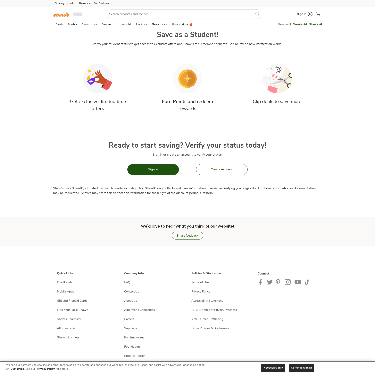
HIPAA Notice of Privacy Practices (214, 310)
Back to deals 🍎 (182, 24)
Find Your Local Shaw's (72, 310)
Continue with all (301, 367)
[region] (187, 368)
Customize (17, 368)
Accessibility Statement (207, 301)
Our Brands (64, 282)
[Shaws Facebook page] (261, 282)
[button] (86, 14)
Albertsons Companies (139, 310)
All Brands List (66, 328)
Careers (129, 319)
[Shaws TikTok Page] (307, 282)
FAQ (127, 282)
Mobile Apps (65, 291)
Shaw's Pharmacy (69, 319)
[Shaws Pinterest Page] (279, 282)
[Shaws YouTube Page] (297, 282)
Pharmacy (85, 3)
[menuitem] (59, 24)
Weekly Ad (300, 24)
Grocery (59, 3)
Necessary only (273, 367)
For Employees (134, 337)
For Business (102, 3)
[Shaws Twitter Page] (270, 282)
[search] (257, 14)
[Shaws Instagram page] (288, 282)
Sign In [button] (153, 169)
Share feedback (187, 235)
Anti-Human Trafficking (207, 319)
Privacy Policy (200, 291)
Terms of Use (200, 282)
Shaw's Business (68, 337)
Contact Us (131, 291)
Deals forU (284, 24)
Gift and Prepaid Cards (72, 301)
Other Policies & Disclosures (210, 328)
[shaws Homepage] (61, 14)
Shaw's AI (315, 24)
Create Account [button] (222, 169)
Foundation (132, 346)
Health (71, 3)
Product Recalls (134, 356)
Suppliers (130, 328)
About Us (130, 301)
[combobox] (184, 14)
